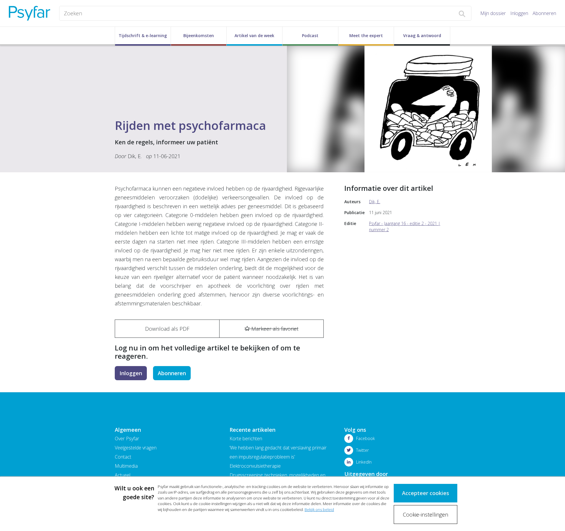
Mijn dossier (493, 13)
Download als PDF (167, 328)
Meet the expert (366, 35)
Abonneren (544, 13)
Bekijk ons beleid (319, 509)
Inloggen (519, 13)
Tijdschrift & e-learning (143, 35)
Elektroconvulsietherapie (255, 466)
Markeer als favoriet (274, 328)
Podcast (310, 35)
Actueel (122, 475)
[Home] (29, 13)
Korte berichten (246, 438)
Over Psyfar (127, 438)
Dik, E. (135, 156)
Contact (123, 457)
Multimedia (126, 466)
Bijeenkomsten (198, 35)
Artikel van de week (254, 35)
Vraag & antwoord (422, 35)
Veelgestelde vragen (136, 447)
